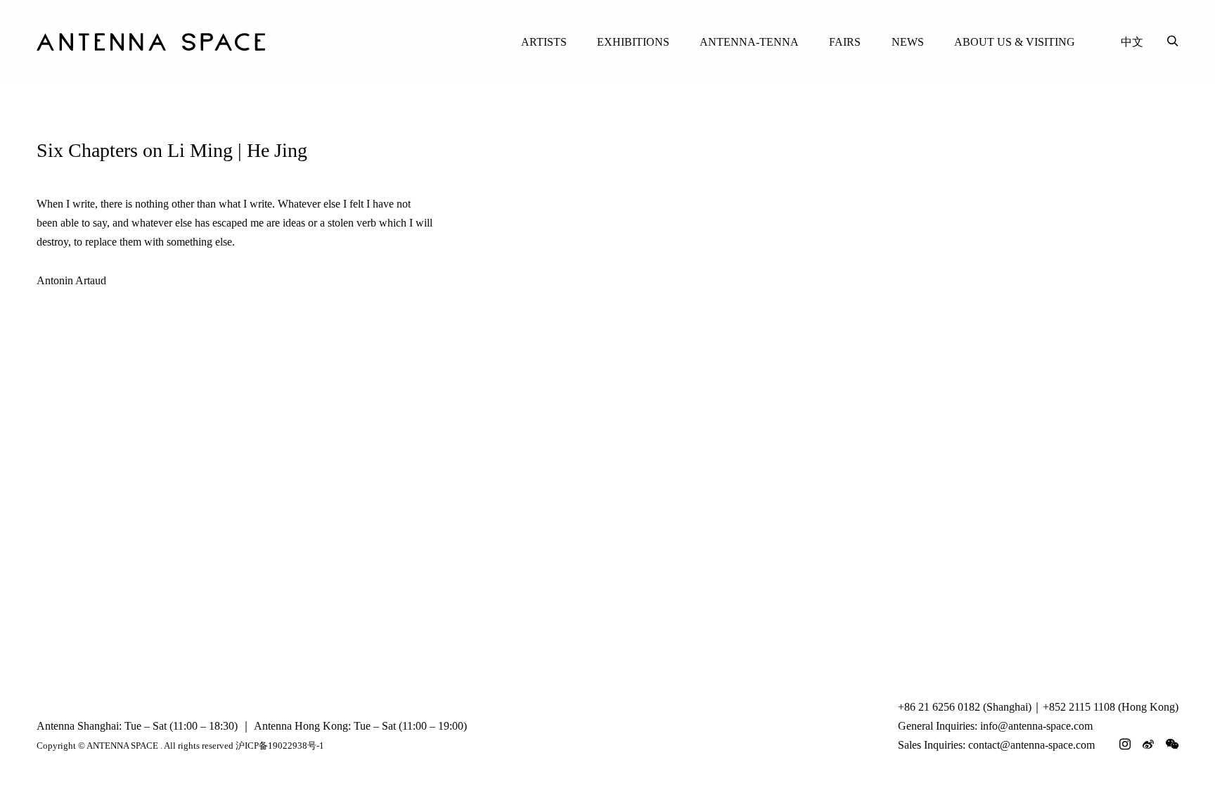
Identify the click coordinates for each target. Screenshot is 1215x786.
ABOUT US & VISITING (1014, 42)
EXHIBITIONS (633, 42)
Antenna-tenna (749, 42)
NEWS (908, 42)
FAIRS (845, 42)
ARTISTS (544, 42)
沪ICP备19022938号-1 (280, 745)
